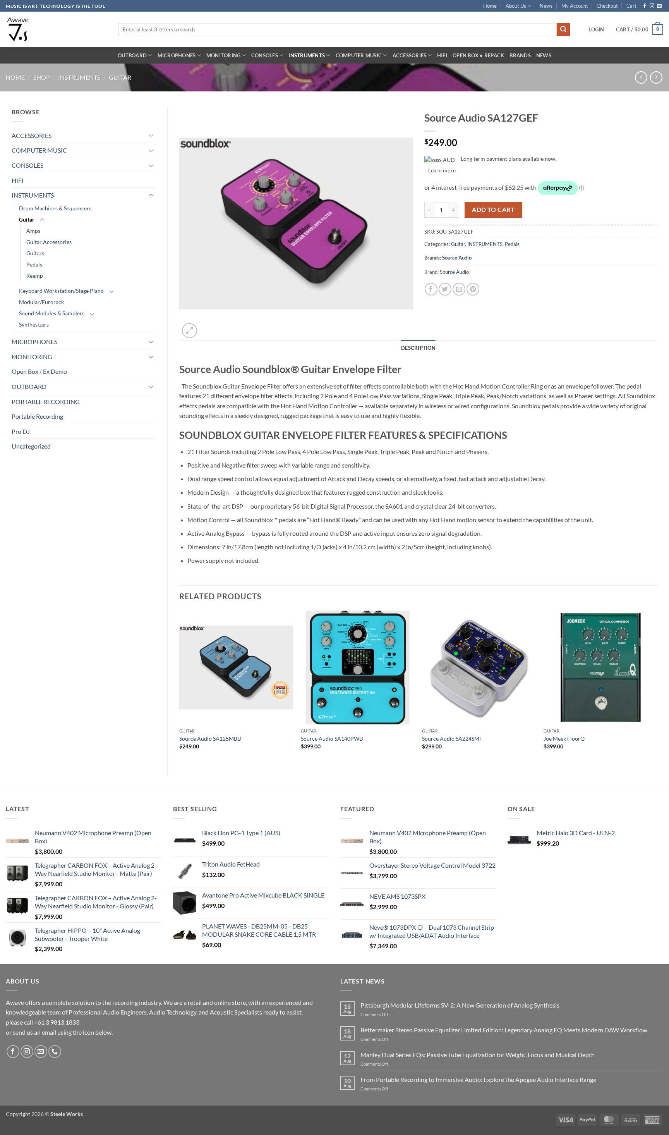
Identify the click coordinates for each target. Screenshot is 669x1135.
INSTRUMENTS (306, 55)
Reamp (34, 275)
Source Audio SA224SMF (452, 738)
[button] (596, 29)
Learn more (442, 170)
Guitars (35, 253)
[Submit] (563, 29)
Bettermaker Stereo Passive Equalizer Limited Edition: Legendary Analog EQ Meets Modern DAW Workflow (503, 1030)
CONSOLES (264, 55)
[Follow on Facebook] (644, 6)
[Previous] (179, 687)
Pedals (34, 264)
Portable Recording (37, 416)
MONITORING (223, 55)
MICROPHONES (177, 55)
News (546, 6)
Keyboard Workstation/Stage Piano (61, 290)
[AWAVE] (56, 29)
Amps (33, 230)
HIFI (442, 55)
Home (490, 6)
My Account (574, 6)
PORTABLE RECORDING (46, 401)
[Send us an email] (659, 6)
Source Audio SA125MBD (210, 738)
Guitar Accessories (49, 242)
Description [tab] (418, 348)
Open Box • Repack (478, 55)
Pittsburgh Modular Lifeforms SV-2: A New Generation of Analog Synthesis (459, 1005)
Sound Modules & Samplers (51, 313)
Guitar (120, 77)
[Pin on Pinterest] (473, 289)
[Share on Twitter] (445, 289)
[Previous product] (656, 77)
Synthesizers (34, 324)
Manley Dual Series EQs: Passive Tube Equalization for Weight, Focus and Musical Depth (477, 1054)
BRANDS (520, 55)
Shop (41, 77)
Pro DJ (21, 431)
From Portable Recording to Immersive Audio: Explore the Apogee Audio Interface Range (478, 1079)
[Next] (657, 687)
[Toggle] (151, 135)
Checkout (607, 6)
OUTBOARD (132, 55)
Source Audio (457, 258)
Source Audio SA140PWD (332, 738)
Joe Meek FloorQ (564, 738)
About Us (516, 6)
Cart (631, 6)
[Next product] (641, 77)
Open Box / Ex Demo (39, 371)
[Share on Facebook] (431, 289)
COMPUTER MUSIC (359, 55)
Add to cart (493, 209)
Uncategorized (31, 446)
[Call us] (54, 1051)
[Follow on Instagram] (652, 6)
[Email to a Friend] (459, 289)
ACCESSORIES (410, 55)
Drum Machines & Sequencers (55, 208)
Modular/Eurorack (41, 302)
